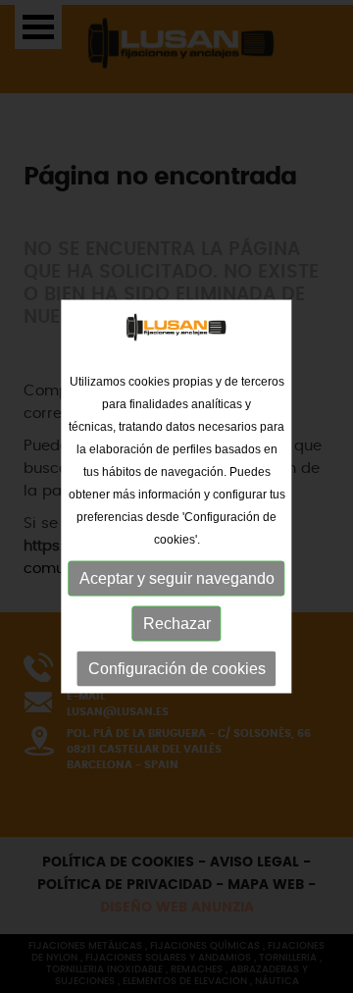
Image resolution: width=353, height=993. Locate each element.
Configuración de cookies (177, 667)
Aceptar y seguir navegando (177, 577)
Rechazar (177, 622)
